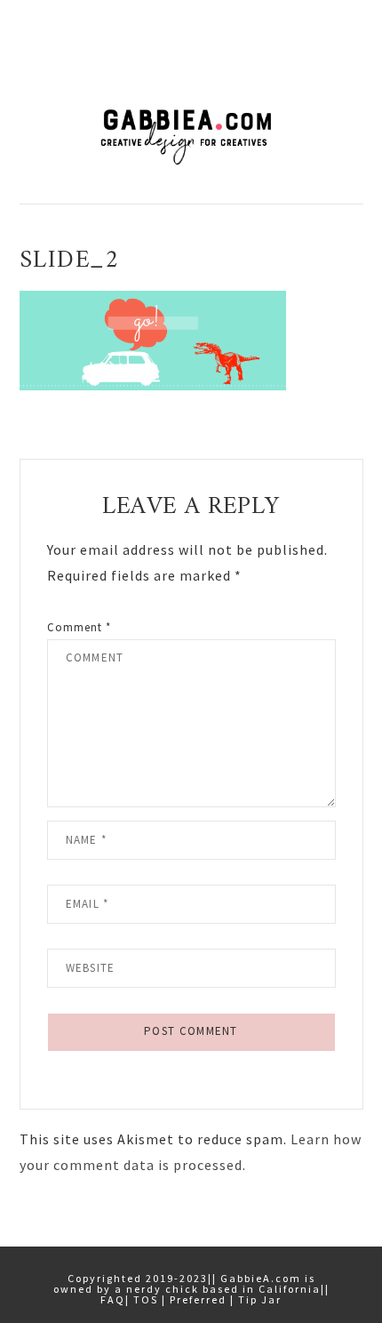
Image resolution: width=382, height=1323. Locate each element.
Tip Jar (260, 1299)
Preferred (198, 1299)
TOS (145, 1299)
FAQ (112, 1299)
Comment (79, 627)
